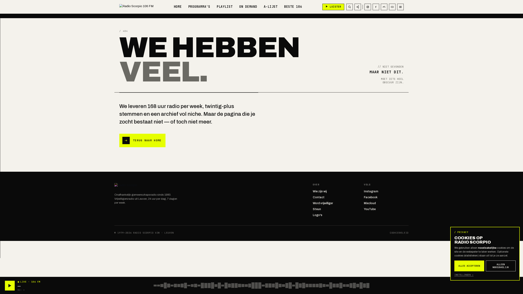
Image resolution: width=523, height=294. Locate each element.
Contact (318, 197)
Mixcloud (370, 203)
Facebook (371, 197)
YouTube (370, 209)
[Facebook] (376, 7)
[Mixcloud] (384, 7)
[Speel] (10, 286)
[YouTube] (392, 7)
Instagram (371, 191)
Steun (317, 209)
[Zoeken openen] (349, 7)
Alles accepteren (469, 265)
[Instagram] (367, 7)
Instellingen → (464, 274)
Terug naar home (147, 140)
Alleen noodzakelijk (501, 266)
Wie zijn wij (320, 191)
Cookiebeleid (399, 232)
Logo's (317, 215)
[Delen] (357, 7)
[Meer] (400, 7)
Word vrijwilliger (323, 203)
